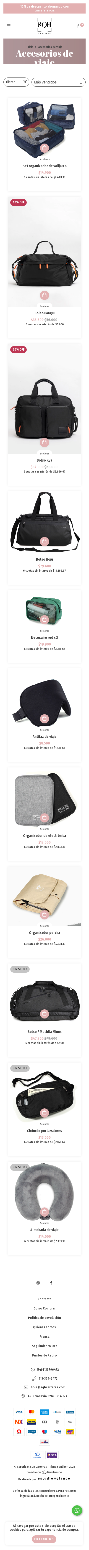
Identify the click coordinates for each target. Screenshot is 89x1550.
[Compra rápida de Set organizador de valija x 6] (44, 148)
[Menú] (9, 26)
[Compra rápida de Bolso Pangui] (44, 295)
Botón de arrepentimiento (52, 1495)
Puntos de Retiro (44, 1355)
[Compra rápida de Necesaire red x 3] (44, 619)
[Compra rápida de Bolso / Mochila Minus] (44, 1014)
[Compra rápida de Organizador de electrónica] (44, 817)
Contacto (45, 1299)
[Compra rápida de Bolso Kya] (44, 442)
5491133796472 (48, 1370)
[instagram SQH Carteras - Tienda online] (38, 1283)
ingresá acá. (28, 1495)
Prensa (44, 1337)
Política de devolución (44, 1318)
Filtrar (10, 82)
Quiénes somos (44, 1327)
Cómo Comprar (44, 1308)
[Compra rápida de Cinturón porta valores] (44, 1113)
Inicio (30, 47)
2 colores (45, 306)
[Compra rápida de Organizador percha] (44, 914)
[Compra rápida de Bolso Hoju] (44, 541)
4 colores (44, 159)
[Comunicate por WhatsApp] (77, 1510)
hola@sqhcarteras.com (48, 1387)
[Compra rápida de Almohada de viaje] (44, 1212)
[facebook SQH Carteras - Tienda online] (51, 1283)
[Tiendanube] (44, 1473)
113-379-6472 (48, 1379)
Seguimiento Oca (44, 1346)
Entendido (44, 1539)
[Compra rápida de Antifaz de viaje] (44, 718)
